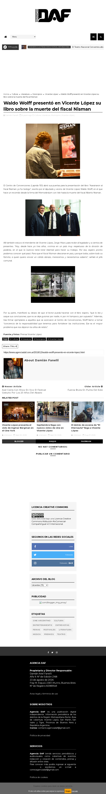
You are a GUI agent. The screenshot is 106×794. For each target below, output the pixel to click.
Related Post (10, 398)
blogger (18, 441)
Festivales (49, 630)
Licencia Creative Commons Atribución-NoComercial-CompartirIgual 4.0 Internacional (51, 521)
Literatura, (46, 115)
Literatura (25, 94)
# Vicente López (55, 339)
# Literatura (26, 339)
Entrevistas (62, 625)
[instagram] (56, 652)
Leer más (75, 791)
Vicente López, (68, 115)
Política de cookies (39, 777)
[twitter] (52, 652)
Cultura (15, 94)
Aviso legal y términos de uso (44, 693)
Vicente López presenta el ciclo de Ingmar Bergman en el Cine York (18, 428)
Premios (49, 634)
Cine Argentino (42, 621)
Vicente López (51, 94)
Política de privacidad (40, 735)
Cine (6, 405)
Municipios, (56, 115)
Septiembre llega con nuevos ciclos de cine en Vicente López (50, 428)
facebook (86, 441)
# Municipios (39, 339)
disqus (52, 441)
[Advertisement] (53, 70)
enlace (33, 767)
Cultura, (38, 115)
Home (6, 94)
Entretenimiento (42, 625)
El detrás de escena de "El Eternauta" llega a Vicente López (85, 428)
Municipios (37, 94)
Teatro (61, 634)
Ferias (36, 630)
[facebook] (48, 652)
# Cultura (14, 339)
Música (37, 634)
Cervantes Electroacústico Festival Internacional (39, 47)
